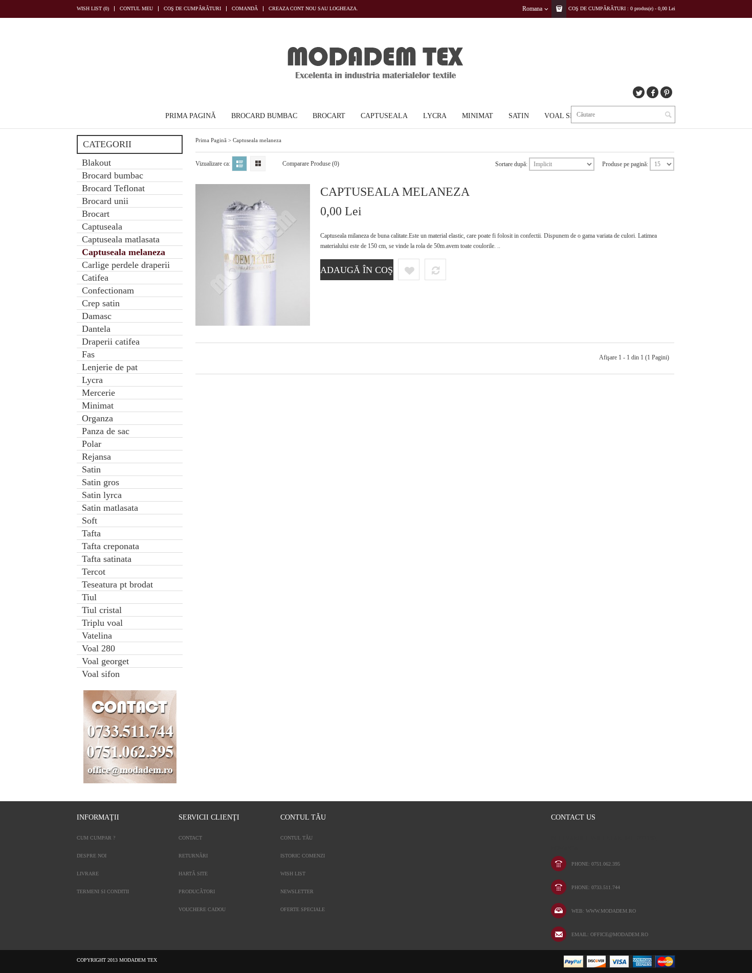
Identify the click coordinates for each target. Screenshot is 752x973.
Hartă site (193, 873)
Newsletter (297, 891)
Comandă (245, 8)
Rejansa (96, 456)
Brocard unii (105, 201)
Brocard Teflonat (113, 188)
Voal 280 (98, 648)
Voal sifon (565, 116)
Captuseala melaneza (123, 252)
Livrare (88, 873)
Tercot (93, 572)
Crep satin (101, 303)
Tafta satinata (106, 559)
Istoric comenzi (302, 855)
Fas (88, 354)
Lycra (435, 116)
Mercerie (98, 393)
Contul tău (296, 838)
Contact (190, 838)
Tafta (91, 533)
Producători (197, 891)
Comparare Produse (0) (310, 163)
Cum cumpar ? (96, 838)
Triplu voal (102, 623)
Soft (89, 520)
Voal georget (105, 661)
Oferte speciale (302, 909)
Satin (518, 116)
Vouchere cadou (202, 909)
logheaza (343, 8)
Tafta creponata (110, 546)
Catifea (95, 278)
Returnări (193, 855)
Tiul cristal (102, 610)
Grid (258, 163)
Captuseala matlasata (121, 239)
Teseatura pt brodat (117, 584)
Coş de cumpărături (192, 8)
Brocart (329, 116)
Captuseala (384, 116)
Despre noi (91, 855)
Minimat (477, 116)
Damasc (97, 316)
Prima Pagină (190, 116)
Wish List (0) (93, 8)
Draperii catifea (111, 341)
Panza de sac (105, 431)
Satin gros (100, 482)
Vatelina (97, 635)
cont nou (303, 8)
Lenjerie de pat (110, 367)
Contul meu (136, 8)
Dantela (96, 329)
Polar (91, 444)
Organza (97, 418)
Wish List (292, 873)
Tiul (89, 597)
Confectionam (108, 290)
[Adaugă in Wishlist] (408, 269)
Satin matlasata (110, 508)
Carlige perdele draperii (126, 265)
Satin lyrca (102, 495)
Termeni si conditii (103, 891)
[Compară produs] (435, 269)
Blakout (96, 162)
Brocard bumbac (264, 116)
